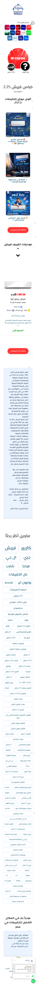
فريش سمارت (18, 643)
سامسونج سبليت (18, 901)
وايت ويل (27, 771)
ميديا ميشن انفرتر (18, 704)
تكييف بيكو (10, 38)
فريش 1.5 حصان (18, 709)
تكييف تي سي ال (18, 32)
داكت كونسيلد (25, 761)
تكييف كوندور (12, 32)
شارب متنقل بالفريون (18, 844)
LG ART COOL (25, 682)
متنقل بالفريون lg (18, 782)
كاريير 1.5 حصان (10, 798)
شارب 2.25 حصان (11, 660)
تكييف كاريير (12, 27)
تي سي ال (9, 761)
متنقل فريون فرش (18, 723)
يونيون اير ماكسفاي (18, 855)
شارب (10, 566)
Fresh (7, 787)
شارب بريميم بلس (25, 824)
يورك (26, 620)
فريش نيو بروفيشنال (23, 792)
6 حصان (8, 891)
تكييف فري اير (7, 32)
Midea (28, 875)
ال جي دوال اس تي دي (18, 819)
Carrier (7, 808)
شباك (7, 688)
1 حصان (8, 632)
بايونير (7, 792)
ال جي (11, 558)
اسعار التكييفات (18, 590)
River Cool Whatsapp (33, 981)
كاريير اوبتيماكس (23, 632)
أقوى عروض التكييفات (18, 99)
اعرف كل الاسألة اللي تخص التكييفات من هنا (19, 945)
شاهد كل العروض (18, 230)
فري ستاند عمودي (18, 602)
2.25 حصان (10, 637)
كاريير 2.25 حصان (12, 671)
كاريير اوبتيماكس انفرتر (22, 787)
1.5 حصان (18, 596)
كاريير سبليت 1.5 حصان (22, 688)
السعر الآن (17, 331)
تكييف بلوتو (15, 38)
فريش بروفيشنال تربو (23, 808)
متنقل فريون (25, 677)
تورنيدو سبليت (18, 886)
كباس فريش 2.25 (18, 87)
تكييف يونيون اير (29, 32)
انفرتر (10, 620)
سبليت (28, 671)
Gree (28, 766)
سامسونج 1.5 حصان (18, 829)
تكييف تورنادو (23, 32)
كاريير (26, 548)
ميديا (26, 566)
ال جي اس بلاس (11, 865)
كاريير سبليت (9, 824)
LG (17, 875)
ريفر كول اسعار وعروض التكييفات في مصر (18, 10)
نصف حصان (9, 734)
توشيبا (8, 750)
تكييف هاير (20, 38)
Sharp (18, 881)
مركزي (8, 666)
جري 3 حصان (26, 865)
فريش (10, 548)
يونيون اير (24, 582)
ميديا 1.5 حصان (24, 666)
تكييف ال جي (7, 27)
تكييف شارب (18, 27)
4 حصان (8, 744)
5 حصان (9, 677)
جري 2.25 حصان (18, 777)
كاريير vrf (7, 881)
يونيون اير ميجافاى (11, 860)
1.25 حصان (27, 660)
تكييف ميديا (26, 38)
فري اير (27, 637)
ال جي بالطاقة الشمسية (18, 839)
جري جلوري (9, 682)
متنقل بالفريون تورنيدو (18, 614)
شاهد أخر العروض (18, 351)
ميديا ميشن (18, 699)
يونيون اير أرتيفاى (24, 750)
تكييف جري (23, 27)
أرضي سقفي (26, 798)
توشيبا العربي (11, 766)
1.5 (7, 875)
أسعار (27, 870)
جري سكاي (27, 860)
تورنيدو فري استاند (24, 891)
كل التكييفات (18, 574)
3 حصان (27, 654)
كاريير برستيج (18, 850)
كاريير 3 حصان (26, 734)
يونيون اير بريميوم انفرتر (18, 896)
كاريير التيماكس (24, 744)
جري (27, 558)
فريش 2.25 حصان (11, 771)
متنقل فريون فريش (18, 728)
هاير (7, 626)
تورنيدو (9, 583)
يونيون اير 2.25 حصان (18, 693)
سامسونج (18, 608)
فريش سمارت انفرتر (18, 649)
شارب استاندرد (18, 739)
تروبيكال (28, 881)
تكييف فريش (29, 27)
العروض (7, 969)
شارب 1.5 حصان (23, 626)
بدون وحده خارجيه (11, 834)
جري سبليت (27, 834)
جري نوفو (26, 755)
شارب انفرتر (11, 654)
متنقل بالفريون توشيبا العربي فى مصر (18, 716)
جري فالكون (9, 803)
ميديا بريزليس (18, 813)
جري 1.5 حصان (26, 803)
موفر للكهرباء (11, 755)
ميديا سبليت (11, 870)
